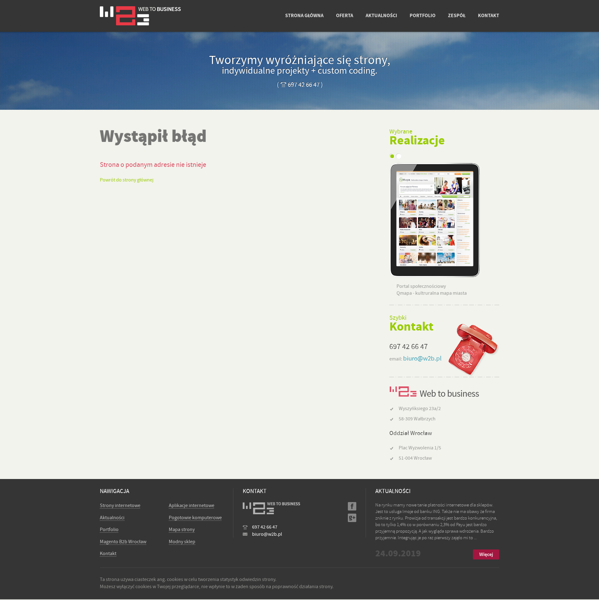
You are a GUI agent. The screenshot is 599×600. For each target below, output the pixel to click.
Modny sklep (182, 542)
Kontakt (108, 553)
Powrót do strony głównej (126, 180)
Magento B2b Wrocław (123, 542)
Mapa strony (182, 529)
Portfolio (109, 529)
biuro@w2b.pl (422, 358)
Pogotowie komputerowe (195, 518)
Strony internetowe (120, 505)
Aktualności (112, 518)
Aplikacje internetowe (191, 505)
